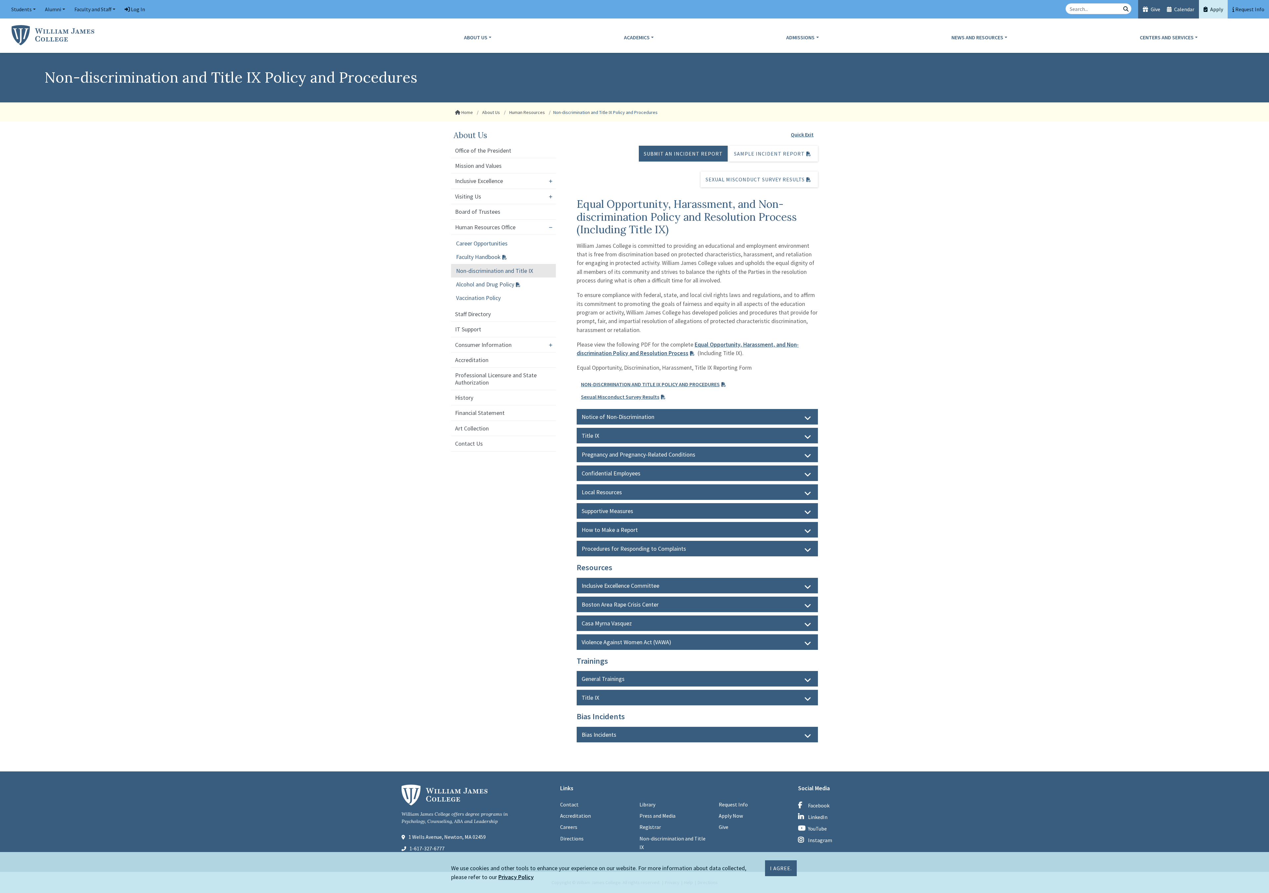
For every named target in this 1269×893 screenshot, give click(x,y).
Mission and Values (478, 165)
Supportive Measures (607, 511)
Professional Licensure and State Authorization (496, 378)
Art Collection (472, 428)
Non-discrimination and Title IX (494, 271)
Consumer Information (483, 345)
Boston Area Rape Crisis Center (620, 604)
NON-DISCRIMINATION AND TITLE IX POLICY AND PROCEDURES (650, 384)
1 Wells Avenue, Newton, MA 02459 (447, 837)
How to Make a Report (610, 530)
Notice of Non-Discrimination (618, 417)
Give (1155, 9)
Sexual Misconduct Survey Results (755, 179)
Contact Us (469, 443)
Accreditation (471, 360)
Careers (568, 827)
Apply (1216, 9)
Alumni (53, 9)
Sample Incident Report (769, 153)
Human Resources (526, 112)
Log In (137, 9)
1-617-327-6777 (426, 848)
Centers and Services (1167, 37)
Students (21, 9)
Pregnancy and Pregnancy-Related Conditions (638, 454)
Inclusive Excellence (479, 181)
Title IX (590, 435)
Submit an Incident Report (683, 153)
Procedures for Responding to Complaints (634, 548)
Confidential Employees (611, 473)
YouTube (817, 828)
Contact (569, 804)
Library (647, 804)
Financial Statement (480, 413)
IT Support (468, 329)
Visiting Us (468, 196)
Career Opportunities (482, 243)
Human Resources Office (485, 227)
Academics (637, 37)
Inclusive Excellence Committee (620, 585)
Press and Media (657, 815)
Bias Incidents (599, 734)
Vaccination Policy (478, 298)
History (464, 397)
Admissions (800, 37)
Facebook (818, 805)
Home (466, 112)
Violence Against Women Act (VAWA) (626, 642)
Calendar (1183, 9)
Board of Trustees (477, 211)
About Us (475, 37)
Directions (572, 838)
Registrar (650, 827)
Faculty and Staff (92, 9)
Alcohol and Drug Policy (485, 284)
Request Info (733, 804)
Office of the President (483, 150)
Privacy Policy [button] (516, 877)
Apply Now (731, 815)
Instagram (820, 840)
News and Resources (977, 37)
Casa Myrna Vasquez (607, 623)
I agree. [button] (781, 868)
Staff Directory (473, 314)
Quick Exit (802, 134)
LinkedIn (817, 817)
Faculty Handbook (478, 257)
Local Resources (602, 492)
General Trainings (603, 679)
